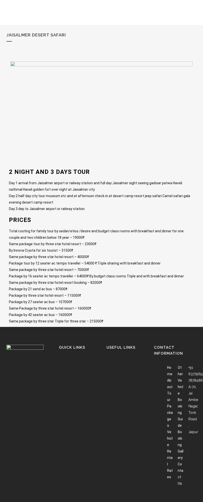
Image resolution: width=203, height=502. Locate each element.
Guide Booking (180, 432)
